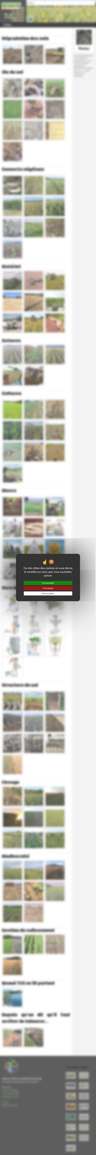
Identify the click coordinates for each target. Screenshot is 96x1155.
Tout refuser (48, 588)
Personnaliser (48, 593)
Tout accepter (48, 582)
